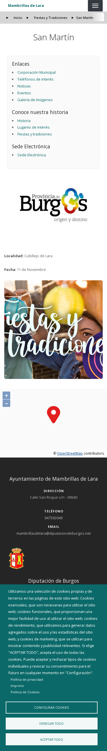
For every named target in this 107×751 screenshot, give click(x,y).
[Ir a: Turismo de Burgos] (53, 205)
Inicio (18, 17)
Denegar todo (51, 723)
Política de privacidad (27, 679)
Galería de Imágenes (35, 99)
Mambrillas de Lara (26, 5)
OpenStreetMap (70, 453)
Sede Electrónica (31, 154)
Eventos (24, 92)
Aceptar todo (51, 739)
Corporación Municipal (36, 72)
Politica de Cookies (25, 692)
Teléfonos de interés (35, 79)
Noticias (24, 86)
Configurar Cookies (51, 707)
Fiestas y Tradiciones (50, 17)
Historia (24, 120)
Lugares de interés (33, 127)
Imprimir (17, 686)
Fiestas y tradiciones (34, 134)
